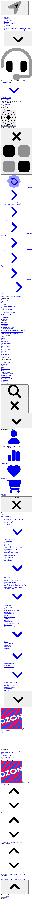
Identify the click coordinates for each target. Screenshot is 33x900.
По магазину (4, 429)
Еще (18, 31)
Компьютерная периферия (8, 306)
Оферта (6, 22)
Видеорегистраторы (7, 328)
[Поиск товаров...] (15, 391)
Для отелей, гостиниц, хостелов (15, 202)
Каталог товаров (16, 129)
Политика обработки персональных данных (17, 28)
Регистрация (4, 448)
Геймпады (4, 370)
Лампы (3, 361)
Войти (10, 448)
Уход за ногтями (5, 362)
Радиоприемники (6, 316)
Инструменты (5, 354)
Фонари (3, 381)
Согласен (3, 898)
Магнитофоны (5, 317)
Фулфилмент (8, 25)
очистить (16, 497)
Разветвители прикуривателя (9, 333)
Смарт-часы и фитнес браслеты (10, 308)
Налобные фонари (6, 378)
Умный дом (4, 345)
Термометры (4, 340)
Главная (3, 732)
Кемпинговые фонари (7, 373)
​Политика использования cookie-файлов (16, 30)
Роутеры (3, 304)
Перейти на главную (7, 752)
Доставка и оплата (9, 23)
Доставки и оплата (16, 872)
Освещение (4, 322)
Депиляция (4, 365)
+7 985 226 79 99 (6, 98)
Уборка (3, 353)
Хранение (4, 351)
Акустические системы (8, 312)
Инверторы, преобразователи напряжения (13, 330)
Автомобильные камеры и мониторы (12, 332)
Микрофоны (4, 301)
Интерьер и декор (6, 349)
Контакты (7, 18)
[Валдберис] (26, 729)
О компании (4, 842)
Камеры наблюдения (7, 309)
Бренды (6, 26)
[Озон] (11, 729)
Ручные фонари (5, 377)
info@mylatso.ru (5, 104)
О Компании (8, 20)
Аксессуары (4, 319)
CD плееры (4, 311)
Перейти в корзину (6, 516)
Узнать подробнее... (6, 896)
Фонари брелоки (6, 375)
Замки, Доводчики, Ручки (8, 356)
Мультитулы (4, 380)
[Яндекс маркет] (6, 730)
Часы (2, 336)
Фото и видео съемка (7, 300)
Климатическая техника (8, 343)
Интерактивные (5, 369)
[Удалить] (15, 406)
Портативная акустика (7, 314)
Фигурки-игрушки (9, 521)
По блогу (11, 429)
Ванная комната (5, 346)
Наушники (4, 303)
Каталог (6, 17)
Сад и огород (5, 357)
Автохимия (4, 324)
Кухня (2, 348)
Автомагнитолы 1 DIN (7, 327)
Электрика (4, 338)
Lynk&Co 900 (10, 204)
